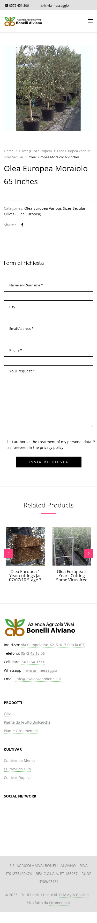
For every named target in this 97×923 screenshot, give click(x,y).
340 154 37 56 (33, 661)
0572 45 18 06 (33, 653)
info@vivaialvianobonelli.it (38, 678)
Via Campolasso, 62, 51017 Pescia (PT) (53, 644)
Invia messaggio (56, 5)
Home (8, 150)
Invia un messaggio (40, 670)
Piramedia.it (59, 902)
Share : (10, 224)
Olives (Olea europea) (35, 150)
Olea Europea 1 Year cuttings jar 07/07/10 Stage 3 (25, 576)
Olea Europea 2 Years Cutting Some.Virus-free (71, 576)
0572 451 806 (18, 5)
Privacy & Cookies (74, 894)
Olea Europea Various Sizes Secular (55, 208)
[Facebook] (22, 224)
